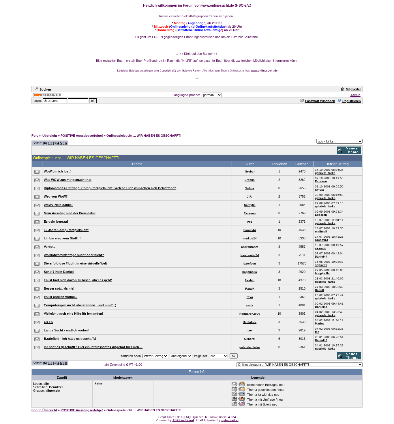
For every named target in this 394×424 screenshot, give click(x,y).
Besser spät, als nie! (59, 288)
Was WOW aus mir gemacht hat (67, 179)
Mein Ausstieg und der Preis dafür (69, 213)
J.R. (249, 196)
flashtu (249, 280)
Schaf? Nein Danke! (59, 271)
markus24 (250, 238)
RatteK (249, 288)
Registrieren (351, 101)
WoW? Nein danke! (58, 205)
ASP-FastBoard (183, 420)
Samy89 (250, 205)
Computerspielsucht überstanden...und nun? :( (80, 305)
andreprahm (249, 246)
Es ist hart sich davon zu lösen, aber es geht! (78, 280)
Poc (249, 221)
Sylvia (249, 188)
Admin (355, 95)
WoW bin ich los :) (58, 171)
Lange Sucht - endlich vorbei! (66, 330)
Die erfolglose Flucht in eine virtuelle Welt (75, 263)
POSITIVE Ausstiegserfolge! (82, 135)
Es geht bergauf (56, 221)
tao (249, 330)
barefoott (249, 263)
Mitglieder (353, 89)
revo (250, 297)
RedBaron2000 (249, 313)
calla (249, 305)
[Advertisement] (197, 117)
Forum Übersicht (44, 135)
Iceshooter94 (250, 255)
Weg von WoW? (56, 196)
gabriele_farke (325, 173)
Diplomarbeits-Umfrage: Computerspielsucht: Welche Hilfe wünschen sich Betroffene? (110, 188)
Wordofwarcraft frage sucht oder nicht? (74, 255)
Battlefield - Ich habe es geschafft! (70, 338)
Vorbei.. (49, 246)
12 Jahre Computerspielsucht (66, 230)
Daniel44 (249, 230)
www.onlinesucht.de (217, 5)
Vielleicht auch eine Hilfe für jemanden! (73, 313)
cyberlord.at (230, 420)
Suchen (45, 89)
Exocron (321, 181)
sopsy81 (321, 265)
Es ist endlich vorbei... (60, 297)
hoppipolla (249, 271)
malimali (321, 231)
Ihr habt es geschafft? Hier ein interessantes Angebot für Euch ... (93, 347)
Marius (319, 323)
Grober (250, 171)
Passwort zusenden (320, 101)
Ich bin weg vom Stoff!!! (62, 238)
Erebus (250, 179)
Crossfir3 (321, 239)
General (249, 338)
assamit (320, 248)
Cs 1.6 (48, 322)
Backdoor (249, 322)
